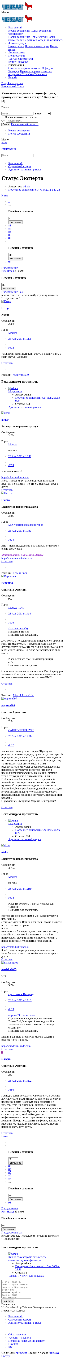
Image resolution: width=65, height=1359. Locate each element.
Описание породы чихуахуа (24, 68)
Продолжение (9, 267)
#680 (11, 1089)
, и (23, 695)
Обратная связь (17, 1334)
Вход (4, 142)
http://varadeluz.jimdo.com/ (16, 1045)
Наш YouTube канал (35, 74)
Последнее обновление (34, 189)
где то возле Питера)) (20, 994)
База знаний (15, 27)
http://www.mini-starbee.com (17, 558)
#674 (11, 465)
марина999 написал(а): (21, 1015)
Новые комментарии (37, 46)
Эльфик (6, 1058)
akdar (4, 419)
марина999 (8, 705)
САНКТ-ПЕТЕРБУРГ (21, 730)
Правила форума (30, 71)
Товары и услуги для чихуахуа (26, 1275)
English (12, 77)
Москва (12, 332)
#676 (11, 622)
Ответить (6, 363)
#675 (11, 539)
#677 (11, 745)
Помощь (13, 1343)
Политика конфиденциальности (27, 1340)
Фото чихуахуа (17, 43)
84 (9, 228)
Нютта (5, 499)
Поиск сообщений (41, 30)
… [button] (9, 204)
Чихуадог (21, 1352)
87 (9, 237)
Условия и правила (19, 1337)
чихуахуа (54, 1352)
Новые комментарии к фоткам (31, 38)
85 (9, 231)
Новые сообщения (19, 30)
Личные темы (16, 52)
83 (9, 225)
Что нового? (15, 33)
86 (9, 234)
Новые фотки (39, 36)
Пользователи (16, 55)
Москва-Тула (16, 607)
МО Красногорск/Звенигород (25, 524)
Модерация (15, 391)
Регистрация (8, 148)
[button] (5, 12)
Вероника (7, 582)
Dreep (5, 308)
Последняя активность (49, 39)
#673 (11, 347)
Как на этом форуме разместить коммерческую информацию (27, 1258)
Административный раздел (24, 407)
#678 (11, 897)
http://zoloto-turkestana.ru (15, 477)
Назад (4, 195)
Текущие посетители (20, 58)
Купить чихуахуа (18, 61)
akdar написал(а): (18, 628)
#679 (11, 1009)
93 (9, 261)
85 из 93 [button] (19, 270)
